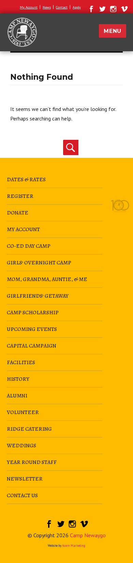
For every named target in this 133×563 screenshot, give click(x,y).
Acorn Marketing (73, 545)
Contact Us (22, 495)
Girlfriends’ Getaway (38, 296)
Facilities (21, 362)
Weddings (21, 445)
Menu (112, 31)
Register (20, 196)
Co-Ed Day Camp (28, 246)
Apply (77, 7)
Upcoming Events (32, 329)
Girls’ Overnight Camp (39, 262)
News (47, 7)
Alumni (17, 395)
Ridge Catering (29, 429)
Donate (17, 213)
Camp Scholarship (33, 312)
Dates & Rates (26, 179)
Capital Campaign (31, 346)
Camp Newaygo (88, 535)
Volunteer (23, 412)
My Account (29, 7)
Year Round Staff (32, 462)
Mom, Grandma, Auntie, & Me (47, 279)
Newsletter (25, 479)
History (18, 379)
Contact (62, 7)
